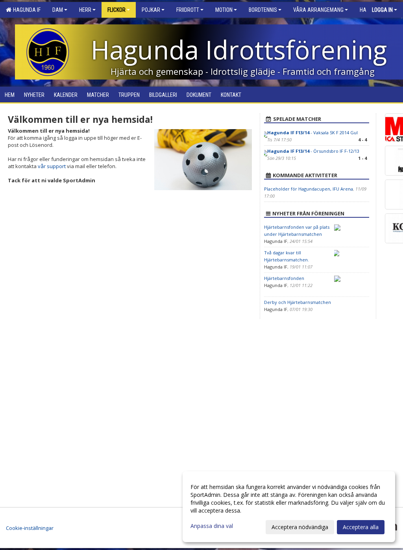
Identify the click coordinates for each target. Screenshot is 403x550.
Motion (224, 10)
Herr (85, 10)
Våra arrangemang (318, 10)
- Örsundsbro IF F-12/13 (313, 151)
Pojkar (151, 10)
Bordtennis (263, 10)
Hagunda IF (26, 10)
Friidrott (187, 10)
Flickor (116, 10)
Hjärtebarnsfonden (284, 278)
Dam (57, 10)
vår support (52, 166)
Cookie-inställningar (30, 527)
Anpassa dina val (211, 526)
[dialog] (289, 506)
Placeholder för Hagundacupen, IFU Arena (308, 189)
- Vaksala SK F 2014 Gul (312, 132)
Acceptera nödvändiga (300, 527)
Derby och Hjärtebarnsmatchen (297, 302)
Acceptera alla (361, 527)
